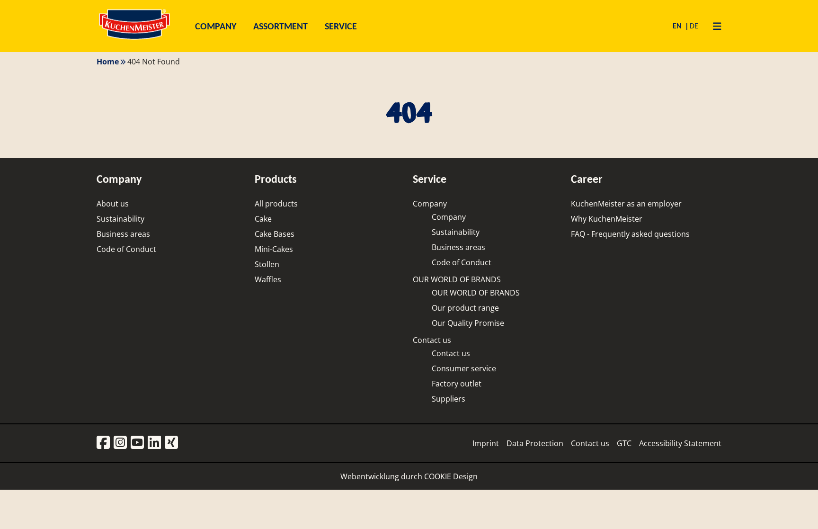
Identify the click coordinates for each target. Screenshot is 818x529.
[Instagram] (120, 443)
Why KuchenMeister (606, 219)
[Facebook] (103, 443)
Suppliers (448, 399)
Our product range (465, 308)
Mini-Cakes (274, 249)
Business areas (123, 234)
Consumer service (464, 368)
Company (430, 203)
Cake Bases (274, 234)
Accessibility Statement (680, 443)
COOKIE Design (451, 476)
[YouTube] (137, 443)
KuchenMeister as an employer (626, 203)
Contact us (432, 340)
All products (276, 203)
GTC (624, 443)
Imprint (485, 443)
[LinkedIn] (154, 443)
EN (678, 25)
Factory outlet (456, 383)
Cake (263, 219)
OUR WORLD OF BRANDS (457, 279)
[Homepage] (134, 39)
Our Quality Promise (468, 323)
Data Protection (535, 443)
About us (113, 203)
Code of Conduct (126, 249)
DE (694, 25)
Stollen (267, 264)
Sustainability (120, 219)
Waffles (268, 279)
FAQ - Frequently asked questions (630, 234)
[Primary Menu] (713, 26)
